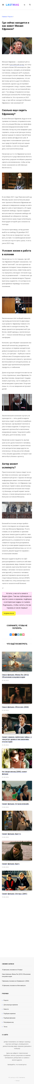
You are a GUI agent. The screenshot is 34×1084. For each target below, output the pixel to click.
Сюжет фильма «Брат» (11, 864)
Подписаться (9, 613)
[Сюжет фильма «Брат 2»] (17, 820)
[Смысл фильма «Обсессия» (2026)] (17, 694)
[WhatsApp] (21, 635)
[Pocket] (23, 635)
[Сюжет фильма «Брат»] (17, 850)
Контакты (22, 1077)
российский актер (17, 65)
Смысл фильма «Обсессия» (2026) (15, 707)
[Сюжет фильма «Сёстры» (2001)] (17, 880)
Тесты (5, 1026)
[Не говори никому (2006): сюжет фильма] (17, 758)
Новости (6, 1009)
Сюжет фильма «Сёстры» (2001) (14, 894)
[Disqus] (17, 924)
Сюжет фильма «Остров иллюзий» (15, 804)
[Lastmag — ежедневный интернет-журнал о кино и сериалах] (12, 4)
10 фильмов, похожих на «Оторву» (12, 969)
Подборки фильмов (9, 1018)
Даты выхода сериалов (11, 1004)
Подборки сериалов (10, 1013)
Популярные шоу (9, 1022)
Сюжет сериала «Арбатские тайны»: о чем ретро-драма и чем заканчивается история (17, 739)
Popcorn (6, 1000)
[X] (16, 635)
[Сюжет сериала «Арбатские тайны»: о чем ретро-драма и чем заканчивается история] (17, 724)
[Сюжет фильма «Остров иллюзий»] (17, 790)
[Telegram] (18, 635)
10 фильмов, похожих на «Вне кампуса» (14, 985)
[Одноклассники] (13, 635)
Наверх (17, 1080)
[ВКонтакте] (11, 635)
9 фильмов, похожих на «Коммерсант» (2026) (15, 981)
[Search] (29, 4)
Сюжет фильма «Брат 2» (11, 834)
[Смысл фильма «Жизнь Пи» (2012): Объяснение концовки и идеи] (17, 661)
